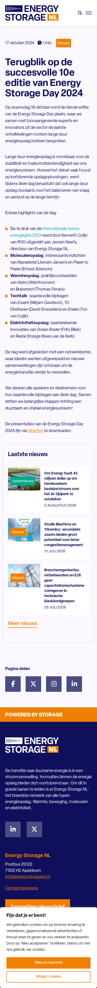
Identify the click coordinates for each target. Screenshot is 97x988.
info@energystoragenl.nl (27, 877)
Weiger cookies (48, 977)
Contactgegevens (21, 888)
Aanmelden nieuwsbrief (37, 907)
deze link (35, 431)
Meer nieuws (22, 623)
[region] (48, 947)
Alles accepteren (49, 963)
